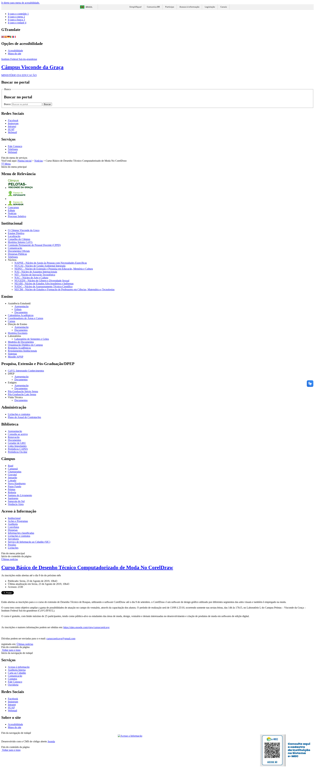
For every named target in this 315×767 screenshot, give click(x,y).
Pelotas (11, 489)
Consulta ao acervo (18, 434)
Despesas (13, 530)
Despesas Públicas (17, 254)
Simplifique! (135, 6)
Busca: (8, 104)
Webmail (12, 152)
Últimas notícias (9, 559)
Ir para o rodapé (17, 22)
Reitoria (12, 492)
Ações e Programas (18, 521)
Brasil (89, 7)
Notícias (38, 160)
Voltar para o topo (11, 650)
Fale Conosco (15, 146)
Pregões (12, 544)
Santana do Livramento (20, 495)
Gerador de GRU (17, 443)
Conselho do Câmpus (19, 239)
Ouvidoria (13, 684)
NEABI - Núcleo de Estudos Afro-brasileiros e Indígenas (44, 283)
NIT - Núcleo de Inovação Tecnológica (34, 274)
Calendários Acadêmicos (20, 315)
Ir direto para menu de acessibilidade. (20, 2)
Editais (11, 210)
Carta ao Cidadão (17, 672)
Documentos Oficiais (19, 251)
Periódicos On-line (17, 451)
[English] (2, 36)
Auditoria (13, 524)
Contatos (12, 678)
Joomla (51, 741)
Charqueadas (14, 471)
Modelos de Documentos (21, 342)
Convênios (13, 527)
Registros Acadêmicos (19, 347)
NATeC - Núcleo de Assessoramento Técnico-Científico (43, 286)
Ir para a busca (16, 19)
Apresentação (21, 306)
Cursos (11, 321)
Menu (7, 163)
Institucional (14, 518)
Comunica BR (153, 6)
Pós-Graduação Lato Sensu (22, 394)
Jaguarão (12, 477)
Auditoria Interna (17, 670)
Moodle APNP (15, 356)
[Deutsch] (8, 36)
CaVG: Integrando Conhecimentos (26, 370)
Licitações (13, 547)
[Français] (14, 36)
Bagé (10, 465)
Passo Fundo (14, 486)
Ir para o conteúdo (18, 13)
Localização (14, 236)
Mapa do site (14, 53)
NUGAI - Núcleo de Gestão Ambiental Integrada (39, 265)
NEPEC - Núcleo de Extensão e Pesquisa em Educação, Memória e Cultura (53, 268)
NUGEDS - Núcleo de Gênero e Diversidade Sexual (41, 280)
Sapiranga (13, 498)
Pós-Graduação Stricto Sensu (23, 391)
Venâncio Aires (16, 504)
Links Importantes (17, 446)
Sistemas (12, 353)
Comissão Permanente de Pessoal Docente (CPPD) (34, 245)
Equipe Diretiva (16, 233)
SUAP (11, 707)
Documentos (21, 312)
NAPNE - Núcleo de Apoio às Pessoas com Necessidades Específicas (50, 262)
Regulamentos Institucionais (22, 350)
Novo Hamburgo (17, 483)
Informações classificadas (21, 533)
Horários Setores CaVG (20, 242)
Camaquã (13, 468)
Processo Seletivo (17, 216)
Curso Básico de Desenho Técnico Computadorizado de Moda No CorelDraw (87, 567)
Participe (169, 6)
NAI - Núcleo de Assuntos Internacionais (35, 271)
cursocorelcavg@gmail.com (60, 638)
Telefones (13, 149)
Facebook (13, 698)
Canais (223, 6)
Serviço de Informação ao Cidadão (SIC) (29, 541)
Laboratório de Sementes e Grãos (31, 339)
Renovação (14, 437)
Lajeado (12, 480)
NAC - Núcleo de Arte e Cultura (31, 277)
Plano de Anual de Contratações (24, 417)
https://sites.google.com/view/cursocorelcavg (86, 627)
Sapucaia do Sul (16, 501)
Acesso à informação (189, 6)
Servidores (13, 538)
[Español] (5, 36)
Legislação (210, 6)
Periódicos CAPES (18, 449)
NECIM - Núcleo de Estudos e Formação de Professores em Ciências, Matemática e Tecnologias (64, 289)
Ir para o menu (16, 16)
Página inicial (25, 160)
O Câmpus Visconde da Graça (23, 230)
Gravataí (12, 474)
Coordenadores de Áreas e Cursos (25, 318)
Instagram (13, 701)
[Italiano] (11, 36)
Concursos (13, 207)
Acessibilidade (15, 50)
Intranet (12, 704)
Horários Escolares (17, 333)
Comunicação (15, 248)
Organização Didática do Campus (25, 344)
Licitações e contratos (19, 414)
